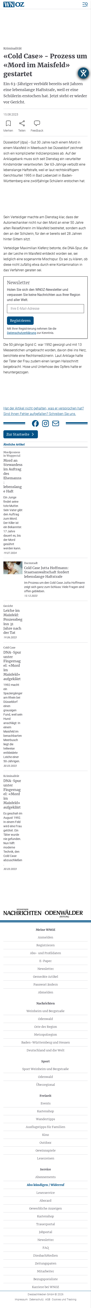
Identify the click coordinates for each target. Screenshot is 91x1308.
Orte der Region (45, 1027)
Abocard (45, 1201)
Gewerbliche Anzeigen (45, 1208)
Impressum (21, 1299)
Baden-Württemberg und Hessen (45, 1042)
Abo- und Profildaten (45, 953)
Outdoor (45, 1143)
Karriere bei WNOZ (45, 1287)
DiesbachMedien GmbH (45, 1294)
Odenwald (45, 1019)
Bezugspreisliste (45, 1279)
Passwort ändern (45, 984)
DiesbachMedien (45, 1255)
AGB (47, 1299)
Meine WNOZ (45, 930)
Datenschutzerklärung (21, 333)
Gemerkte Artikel (45, 977)
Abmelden (45, 992)
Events (46, 1103)
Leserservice (45, 1193)
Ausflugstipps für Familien (45, 1127)
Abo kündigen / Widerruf (45, 1185)
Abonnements (45, 1177)
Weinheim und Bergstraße (45, 1011)
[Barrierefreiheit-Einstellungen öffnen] (83, 73)
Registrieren (45, 945)
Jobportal (45, 1232)
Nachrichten (45, 1003)
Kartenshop (45, 1111)
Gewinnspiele (46, 1150)
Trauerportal (45, 1224)
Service (45, 1169)
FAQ (46, 1248)
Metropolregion (45, 1035)
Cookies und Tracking (64, 1299)
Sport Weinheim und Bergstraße (45, 1069)
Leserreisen (45, 1158)
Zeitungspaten (45, 1263)
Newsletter (45, 969)
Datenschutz (36, 1299)
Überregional (45, 1085)
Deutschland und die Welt (46, 1050)
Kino (45, 1135)
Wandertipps (45, 1119)
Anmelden (45, 937)
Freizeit (45, 1096)
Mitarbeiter (45, 1271)
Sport (45, 1061)
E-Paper (45, 961)
